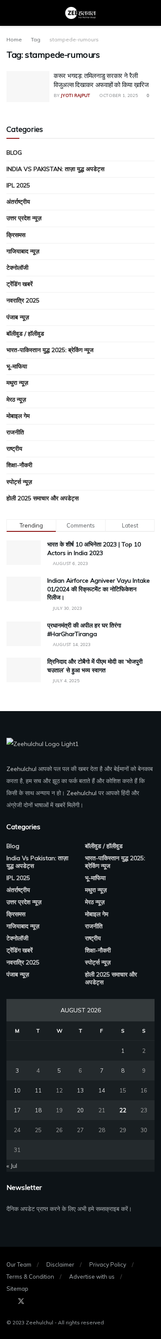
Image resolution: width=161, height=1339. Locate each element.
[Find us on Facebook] (9, 1301)
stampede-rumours (74, 39)
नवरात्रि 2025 (22, 300)
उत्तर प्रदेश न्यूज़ (24, 218)
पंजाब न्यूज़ (17, 317)
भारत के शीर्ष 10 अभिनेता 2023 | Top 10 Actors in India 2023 (94, 548)
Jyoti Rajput (75, 95)
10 (17, 1090)
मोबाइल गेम (18, 416)
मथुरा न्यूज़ (17, 383)
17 (17, 1110)
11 (38, 1090)
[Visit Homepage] (81, 13)
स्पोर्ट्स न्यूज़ (19, 482)
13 (80, 1090)
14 (101, 1090)
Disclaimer (60, 1264)
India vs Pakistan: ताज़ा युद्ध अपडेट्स (55, 169)
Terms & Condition (30, 1276)
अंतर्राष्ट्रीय (18, 202)
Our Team (18, 1264)
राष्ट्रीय (14, 449)
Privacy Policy (107, 1264)
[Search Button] (151, 13)
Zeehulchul (21, 769)
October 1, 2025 (118, 95)
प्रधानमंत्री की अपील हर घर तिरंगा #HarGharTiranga (84, 629)
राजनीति (15, 432)
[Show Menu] (10, 13)
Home (14, 39)
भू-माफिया (16, 366)
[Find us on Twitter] (21, 1301)
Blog (14, 152)
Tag (35, 39)
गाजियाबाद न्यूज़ (22, 251)
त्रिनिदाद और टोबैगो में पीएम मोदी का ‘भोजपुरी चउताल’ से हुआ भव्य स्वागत (95, 666)
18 (38, 1110)
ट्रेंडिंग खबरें (19, 284)
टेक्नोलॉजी (17, 268)
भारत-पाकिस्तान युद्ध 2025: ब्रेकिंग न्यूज (50, 350)
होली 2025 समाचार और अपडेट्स (42, 498)
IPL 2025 (18, 185)
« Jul (11, 1166)
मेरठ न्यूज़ (16, 399)
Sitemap (17, 1288)
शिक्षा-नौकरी (19, 465)
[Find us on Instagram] (33, 1301)
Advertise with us (92, 1276)
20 (80, 1110)
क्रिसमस (15, 235)
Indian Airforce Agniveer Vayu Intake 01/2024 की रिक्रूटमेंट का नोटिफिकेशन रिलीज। (98, 589)
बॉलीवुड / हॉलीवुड (25, 333)
